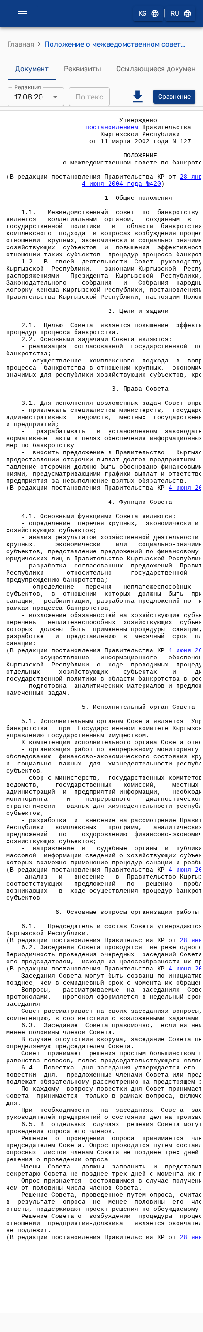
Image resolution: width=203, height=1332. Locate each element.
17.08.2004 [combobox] (33, 96)
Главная (21, 44)
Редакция (27, 87)
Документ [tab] (32, 69)
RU (174, 13)
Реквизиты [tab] (82, 69)
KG (143, 13)
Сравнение (174, 96)
